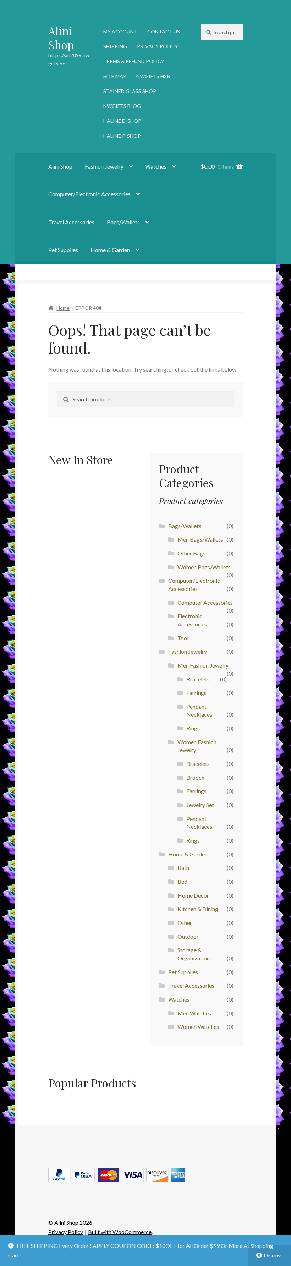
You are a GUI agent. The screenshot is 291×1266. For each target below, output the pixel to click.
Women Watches (198, 1026)
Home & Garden (110, 249)
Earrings (196, 692)
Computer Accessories (205, 602)
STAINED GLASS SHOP (129, 91)
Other (184, 922)
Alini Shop (61, 37)
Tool (182, 638)
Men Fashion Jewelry (203, 665)
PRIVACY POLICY (157, 46)
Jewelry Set (200, 804)
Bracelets (198, 679)
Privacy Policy (65, 1231)
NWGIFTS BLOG (122, 106)
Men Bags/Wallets (200, 539)
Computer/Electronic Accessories (89, 194)
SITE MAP (114, 76)
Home (63, 308)
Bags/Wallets (123, 222)
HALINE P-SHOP (122, 136)
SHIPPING (115, 46)
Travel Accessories (71, 222)
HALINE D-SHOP (122, 121)
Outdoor (188, 936)
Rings (193, 728)
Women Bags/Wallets (204, 567)
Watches (155, 166)
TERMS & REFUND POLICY (133, 61)
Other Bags (191, 553)
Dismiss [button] (273, 1255)
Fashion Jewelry (104, 166)
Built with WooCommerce (120, 1231)
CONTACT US (163, 31)
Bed (182, 881)
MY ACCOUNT (120, 31)
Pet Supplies (63, 249)
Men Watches (194, 1013)
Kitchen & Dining (197, 908)
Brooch (195, 777)
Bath (183, 867)
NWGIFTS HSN (153, 76)
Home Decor (193, 895)
